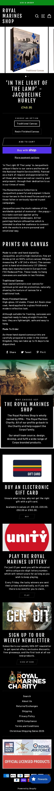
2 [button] (28, 76)
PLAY (27, 595)
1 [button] (26, 76)
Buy (27, 516)
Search (27, 696)
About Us (27, 701)
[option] (27, 3)
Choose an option (27, 118)
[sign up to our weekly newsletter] (27, 616)
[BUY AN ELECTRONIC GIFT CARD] (27, 468)
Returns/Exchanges (27, 706)
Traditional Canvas (27, 123)
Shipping (27, 711)
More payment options (27, 157)
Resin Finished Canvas (27, 131)
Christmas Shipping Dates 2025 (27, 731)
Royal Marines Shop (12, 16)
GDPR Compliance (27, 721)
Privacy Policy (27, 716)
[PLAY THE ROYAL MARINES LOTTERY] (27, 537)
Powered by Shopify (27, 788)
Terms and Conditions (27, 726)
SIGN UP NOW (27, 662)
